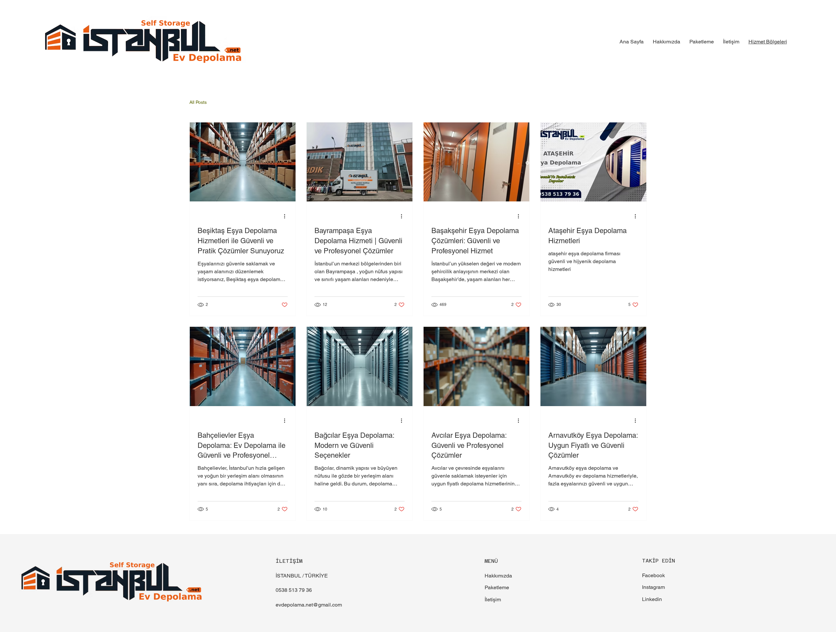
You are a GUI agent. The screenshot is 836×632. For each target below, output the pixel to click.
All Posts (198, 102)
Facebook (653, 575)
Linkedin (652, 599)
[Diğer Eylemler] (287, 216)
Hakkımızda (498, 576)
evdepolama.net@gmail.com (309, 605)
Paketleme (497, 587)
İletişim (493, 599)
